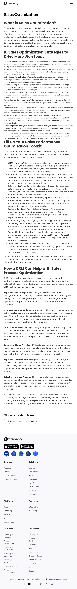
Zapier (31, 571)
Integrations (33, 507)
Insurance (33, 468)
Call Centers (34, 487)
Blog (30, 548)
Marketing (8, 511)
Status (31, 567)
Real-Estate (33, 472)
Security (13, 579)
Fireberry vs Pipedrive (8, 536)
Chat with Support (36, 556)
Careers (7, 472)
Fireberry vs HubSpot (8, 561)
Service (7, 514)
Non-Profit (33, 483)
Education (33, 479)
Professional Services (33, 539)
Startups (32, 490)
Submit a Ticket (35, 560)
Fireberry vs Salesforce (8, 554)
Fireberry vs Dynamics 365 (9, 571)
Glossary (32, 545)
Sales (6, 507)
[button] (71, 3)
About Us (7, 468)
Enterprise (33, 494)
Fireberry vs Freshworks (8, 548)
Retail (31, 475)
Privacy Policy (23, 579)
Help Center (33, 552)
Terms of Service (37, 579)
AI (4, 518)
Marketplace (9, 522)
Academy (32, 563)
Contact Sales (9, 475)
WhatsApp (33, 511)
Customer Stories (11, 479)
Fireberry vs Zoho (11, 566)
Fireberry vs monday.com (9, 542)
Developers (33, 535)
